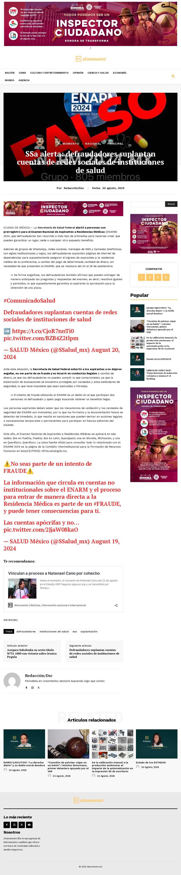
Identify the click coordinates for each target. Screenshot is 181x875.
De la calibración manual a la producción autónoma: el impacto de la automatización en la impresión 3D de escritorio (112, 767)
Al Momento (68, 143)
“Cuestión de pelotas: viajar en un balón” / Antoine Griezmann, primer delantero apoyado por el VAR (161, 326)
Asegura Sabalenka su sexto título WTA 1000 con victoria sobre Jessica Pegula (32, 653)
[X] (38, 686)
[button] (158, 76)
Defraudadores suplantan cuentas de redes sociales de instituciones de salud (94, 653)
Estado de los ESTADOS (159, 359)
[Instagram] (32, 686)
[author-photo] (6, 770)
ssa (75, 631)
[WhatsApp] (166, 277)
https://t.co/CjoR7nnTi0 (43, 331)
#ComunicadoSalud (29, 300)
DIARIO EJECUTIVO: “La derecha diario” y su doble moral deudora (160, 311)
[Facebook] (26, 686)
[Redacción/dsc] (12, 681)
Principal (115, 143)
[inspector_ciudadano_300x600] (153, 481)
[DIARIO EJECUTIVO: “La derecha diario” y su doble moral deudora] (137, 310)
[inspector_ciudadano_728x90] (63, 215)
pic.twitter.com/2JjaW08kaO (41, 529)
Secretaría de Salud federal (56, 227)
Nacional (93, 143)
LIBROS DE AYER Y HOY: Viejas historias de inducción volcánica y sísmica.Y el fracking (162, 374)
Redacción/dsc (74, 188)
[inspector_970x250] (90, 24)
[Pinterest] (157, 277)
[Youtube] (29, 825)
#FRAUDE (107, 503)
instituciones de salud (54, 631)
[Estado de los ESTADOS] (137, 359)
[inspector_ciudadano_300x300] (153, 252)
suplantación (89, 631)
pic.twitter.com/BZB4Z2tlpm (41, 338)
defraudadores (26, 631)
